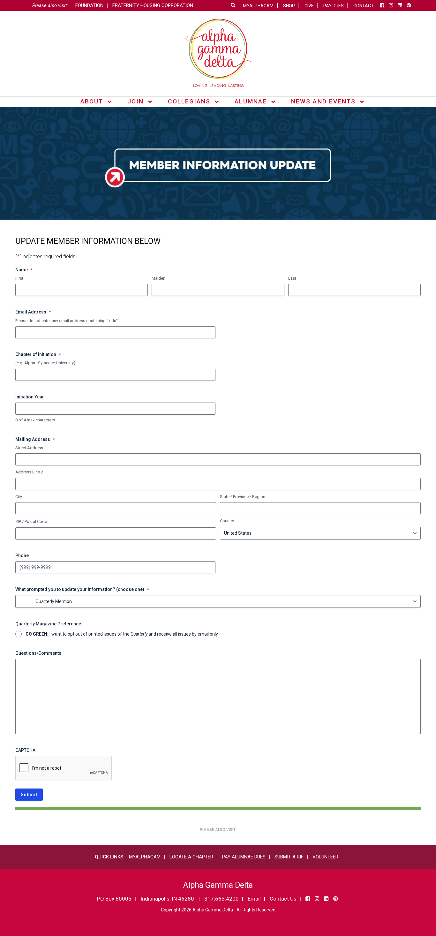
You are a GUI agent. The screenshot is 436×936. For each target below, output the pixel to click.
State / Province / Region (242, 496)
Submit (29, 794)
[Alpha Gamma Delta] (218, 53)
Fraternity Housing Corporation (152, 5)
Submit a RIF (289, 857)
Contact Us (283, 898)
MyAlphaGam (145, 857)
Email (254, 898)
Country (227, 520)
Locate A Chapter (191, 857)
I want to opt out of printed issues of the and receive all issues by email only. (122, 634)
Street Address (29, 447)
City (18, 496)
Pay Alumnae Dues (244, 857)
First (19, 278)
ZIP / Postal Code (31, 521)
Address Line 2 (29, 472)
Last (292, 278)
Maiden (158, 278)
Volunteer (325, 857)
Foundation (89, 5)
